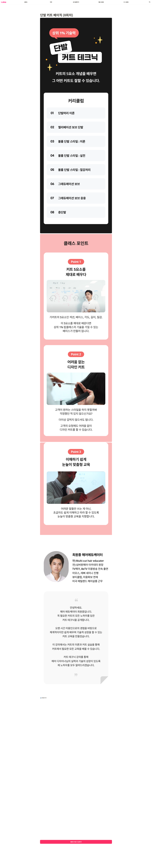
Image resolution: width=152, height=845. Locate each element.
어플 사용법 (101, 2)
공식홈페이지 (76, 2)
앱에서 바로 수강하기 (76, 842)
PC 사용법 (126, 2)
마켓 (51, 2)
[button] (149, 2)
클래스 (26, 2)
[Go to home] (3, 2)
